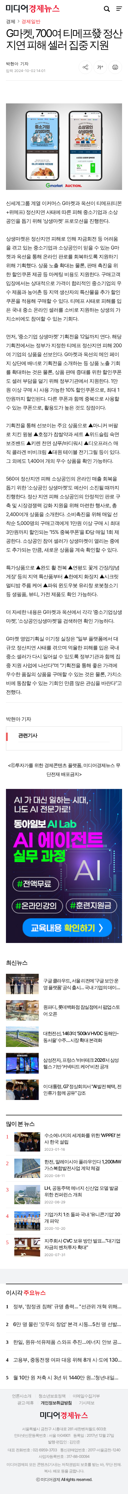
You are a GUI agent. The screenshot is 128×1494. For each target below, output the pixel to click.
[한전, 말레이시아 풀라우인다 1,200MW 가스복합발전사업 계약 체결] (27, 1168)
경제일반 (30, 21)
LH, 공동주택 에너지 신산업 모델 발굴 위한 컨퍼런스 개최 (81, 1191)
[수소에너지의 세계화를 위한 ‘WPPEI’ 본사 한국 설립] (27, 1142)
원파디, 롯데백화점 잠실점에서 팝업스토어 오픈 (81, 1010)
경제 (10, 21)
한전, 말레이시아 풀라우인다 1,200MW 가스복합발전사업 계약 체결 (82, 1165)
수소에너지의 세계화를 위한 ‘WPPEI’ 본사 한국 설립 (82, 1138)
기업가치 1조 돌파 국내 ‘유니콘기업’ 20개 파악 (82, 1217)
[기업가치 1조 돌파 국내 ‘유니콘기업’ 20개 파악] (27, 1221)
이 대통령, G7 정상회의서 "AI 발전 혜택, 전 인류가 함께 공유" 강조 (82, 1089)
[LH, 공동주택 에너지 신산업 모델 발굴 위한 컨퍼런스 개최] (27, 1194)
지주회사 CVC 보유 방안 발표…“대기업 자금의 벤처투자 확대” (82, 1244)
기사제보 (86, 1402)
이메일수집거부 (86, 1395)
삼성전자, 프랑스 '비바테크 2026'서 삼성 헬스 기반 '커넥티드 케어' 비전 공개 (81, 1063)
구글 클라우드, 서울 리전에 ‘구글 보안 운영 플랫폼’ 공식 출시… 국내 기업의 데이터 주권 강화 (82, 984)
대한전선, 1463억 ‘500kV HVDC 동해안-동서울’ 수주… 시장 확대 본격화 (80, 1036)
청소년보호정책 (51, 1395)
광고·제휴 (25, 1402)
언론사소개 (21, 1395)
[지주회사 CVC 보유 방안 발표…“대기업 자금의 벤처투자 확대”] (27, 1247)
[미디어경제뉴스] (33, 9)
